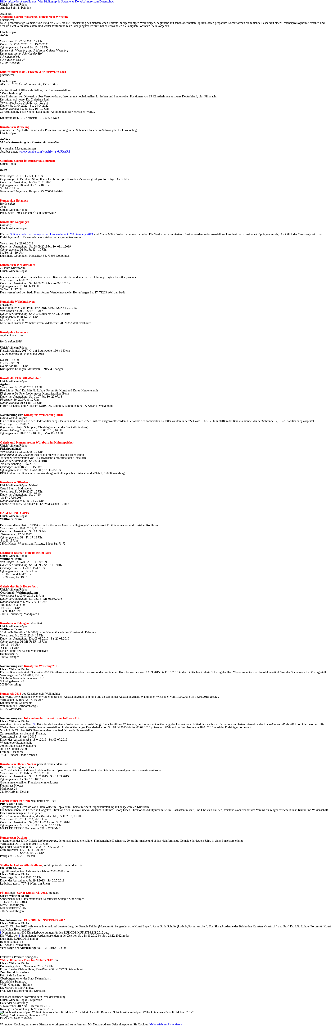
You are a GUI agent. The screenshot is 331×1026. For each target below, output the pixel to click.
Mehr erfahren (158, 1024)
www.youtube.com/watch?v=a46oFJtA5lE (44, 151)
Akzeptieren (174, 1024)
